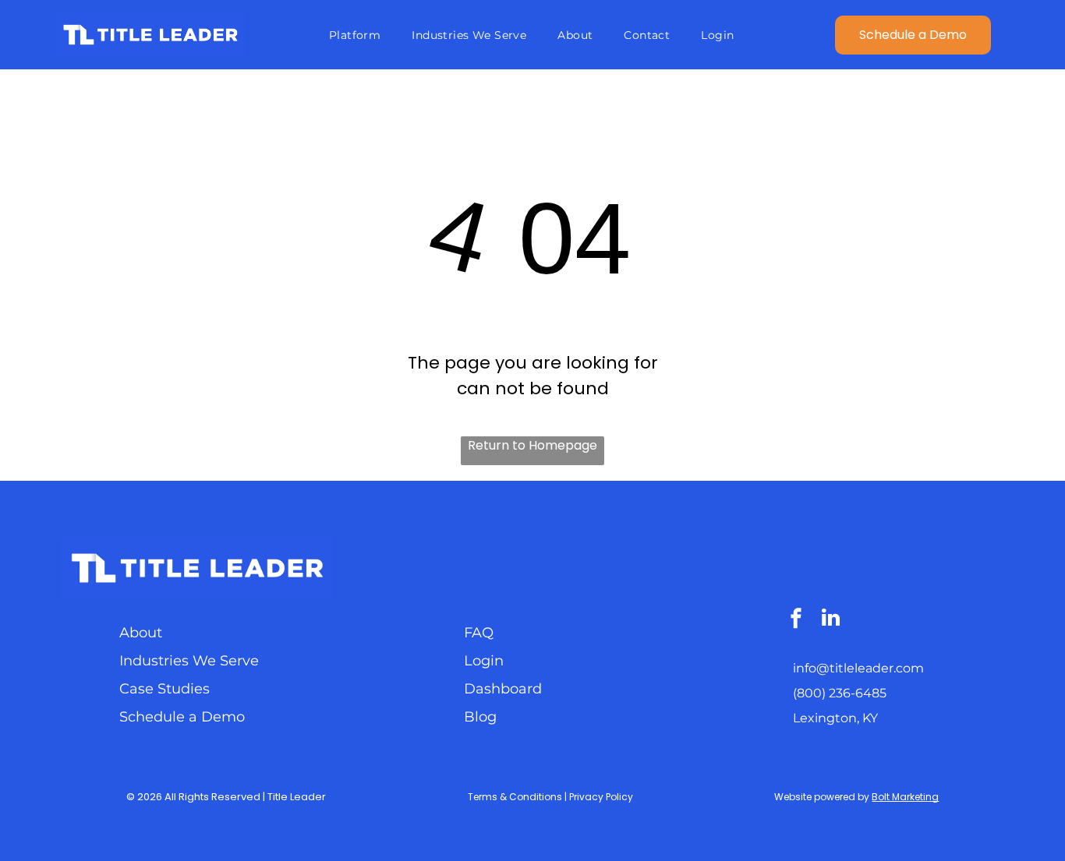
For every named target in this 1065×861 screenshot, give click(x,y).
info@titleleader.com (858, 668)
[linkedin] (830, 619)
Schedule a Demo (182, 716)
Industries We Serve (189, 660)
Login (484, 660)
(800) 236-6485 (839, 693)
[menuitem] (354, 35)
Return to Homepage (532, 445)
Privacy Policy (601, 796)
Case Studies (164, 688)
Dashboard (503, 688)
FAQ (479, 632)
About (140, 632)
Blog (480, 716)
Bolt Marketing (905, 796)
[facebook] (796, 619)
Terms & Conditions (515, 796)
